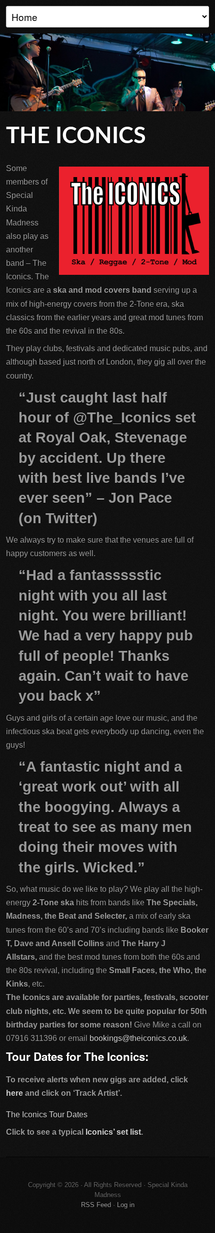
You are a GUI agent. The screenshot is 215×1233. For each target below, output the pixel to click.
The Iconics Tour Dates (47, 1114)
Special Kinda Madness (107, 72)
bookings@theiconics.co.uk (138, 1038)
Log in (125, 1205)
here (14, 1093)
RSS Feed (96, 1205)
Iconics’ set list (113, 1132)
